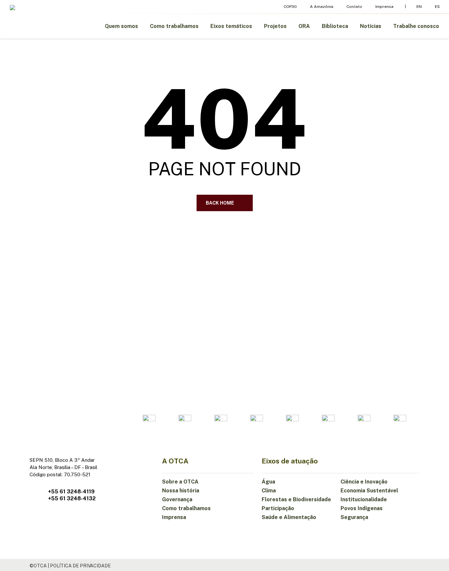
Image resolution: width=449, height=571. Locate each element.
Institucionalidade (364, 499)
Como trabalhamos (186, 508)
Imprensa (174, 517)
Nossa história (180, 490)
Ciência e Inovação (364, 482)
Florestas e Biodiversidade (296, 499)
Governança (177, 499)
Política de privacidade (80, 565)
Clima (269, 490)
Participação (278, 508)
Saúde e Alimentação (289, 517)
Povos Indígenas (362, 508)
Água (268, 482)
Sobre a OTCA (180, 482)
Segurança (354, 517)
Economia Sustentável (369, 490)
